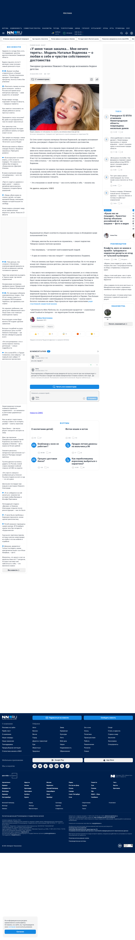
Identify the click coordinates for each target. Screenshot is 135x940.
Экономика (112, 741)
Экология (111, 738)
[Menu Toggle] (3, 33)
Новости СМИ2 (36, 413)
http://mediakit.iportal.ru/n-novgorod (104, 817)
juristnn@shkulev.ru (50, 833)
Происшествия (89, 738)
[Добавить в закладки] (91, 79)
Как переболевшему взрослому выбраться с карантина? (84, 461)
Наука (62, 744)
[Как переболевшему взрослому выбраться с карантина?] (68, 463)
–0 (96, 365)
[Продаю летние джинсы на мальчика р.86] (68, 448)
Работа (86, 741)
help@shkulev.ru (16, 835)
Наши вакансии (8, 741)
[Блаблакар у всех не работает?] (34, 448)
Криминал (64, 731)
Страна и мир (113, 734)
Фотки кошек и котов (76, 429)
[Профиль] (131, 33)
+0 (90, 365)
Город (34, 738)
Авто (34, 727)
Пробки (68, 33)
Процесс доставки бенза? (47, 459)
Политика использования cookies (79, 838)
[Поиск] (121, 33)
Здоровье (36, 751)
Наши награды (7, 738)
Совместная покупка (32, 28)
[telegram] (34, 766)
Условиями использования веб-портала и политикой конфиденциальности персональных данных (98, 831)
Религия (87, 748)
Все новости (14, 47)
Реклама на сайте (8, 727)
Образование (65, 751)
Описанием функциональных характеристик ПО (83, 829)
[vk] (40, 766)
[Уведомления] (126, 33)
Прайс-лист (6, 731)
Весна (34, 734)
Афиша (77, 28)
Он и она (87, 727)
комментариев (42, 79)
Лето (62, 738)
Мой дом (63, 741)
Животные (36, 748)
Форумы (5, 28)
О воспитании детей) (42, 429)
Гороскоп (85, 28)
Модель (50, 326)
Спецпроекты (113, 744)
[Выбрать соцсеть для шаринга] (97, 79)
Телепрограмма (67, 28)
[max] (56, 766)
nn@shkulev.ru (25, 832)
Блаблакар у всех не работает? (48, 445)
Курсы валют (96, 28)
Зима (62, 727)
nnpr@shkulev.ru (96, 823)
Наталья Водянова (38, 326)
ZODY (128, 28)
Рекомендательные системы (77, 841)
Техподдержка (7, 744)
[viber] (51, 766)
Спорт (110, 727)
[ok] (45, 766)
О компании (6, 734)
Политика (88, 734)
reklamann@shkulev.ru (111, 816)
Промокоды (120, 28)
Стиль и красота (114, 731)
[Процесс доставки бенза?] (34, 463)
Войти (37, 399)
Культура (63, 734)
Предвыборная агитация (11, 748)
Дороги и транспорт (39, 741)
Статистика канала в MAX (12, 751)
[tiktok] (67, 766)
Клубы (105, 28)
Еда (33, 744)
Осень (86, 731)
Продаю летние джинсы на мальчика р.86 (84, 445)
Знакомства (47, 28)
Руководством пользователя (77, 828)
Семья (86, 751)
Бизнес (35, 731)
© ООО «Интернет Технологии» (12, 846)
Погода (56, 28)
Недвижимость (16, 28)
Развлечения (89, 744)
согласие (12, 927)
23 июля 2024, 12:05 (36, 74)
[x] (62, 766)
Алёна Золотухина (44, 318)
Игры (112, 28)
